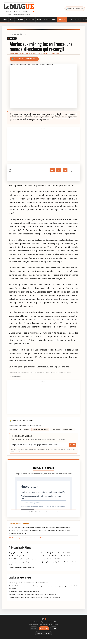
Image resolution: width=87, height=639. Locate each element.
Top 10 (70, 19)
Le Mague (13, 34)
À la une (5, 19)
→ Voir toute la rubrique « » (17, 533)
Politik (46, 19)
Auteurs (33, 628)
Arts (11, 19)
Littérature (19, 19)
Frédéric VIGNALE (18, 53)
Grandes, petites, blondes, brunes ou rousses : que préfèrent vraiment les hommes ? (35, 556)
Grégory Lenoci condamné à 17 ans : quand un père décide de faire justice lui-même (35, 553)
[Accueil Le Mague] (19, 7)
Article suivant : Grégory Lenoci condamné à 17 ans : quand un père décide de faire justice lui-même (40, 530)
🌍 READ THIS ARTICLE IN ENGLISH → (24, 59)
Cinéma (53, 19)
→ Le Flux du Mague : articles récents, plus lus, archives (26, 538)
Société (39, 19)
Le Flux (77, 19)
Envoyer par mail (68, 429)
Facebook (13, 429)
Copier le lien (55, 429)
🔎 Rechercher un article (74, 9)
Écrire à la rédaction (43, 633)
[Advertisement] (43, 145)
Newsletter (62, 19)
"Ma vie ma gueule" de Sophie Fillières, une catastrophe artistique (28, 583)
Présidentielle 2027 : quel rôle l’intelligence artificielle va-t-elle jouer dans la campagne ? (35, 597)
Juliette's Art (30, 19)
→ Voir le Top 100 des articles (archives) (21, 567)
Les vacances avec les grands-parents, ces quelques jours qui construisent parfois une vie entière (39, 562)
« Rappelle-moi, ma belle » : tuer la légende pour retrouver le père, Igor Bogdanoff (33, 594)
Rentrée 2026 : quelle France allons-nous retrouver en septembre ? (30, 559)
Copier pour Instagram (40, 429)
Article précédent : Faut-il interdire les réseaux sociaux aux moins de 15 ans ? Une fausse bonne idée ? (41, 527)
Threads (26, 429)
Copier (72, 445)
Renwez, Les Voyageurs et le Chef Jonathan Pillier (24, 591)
